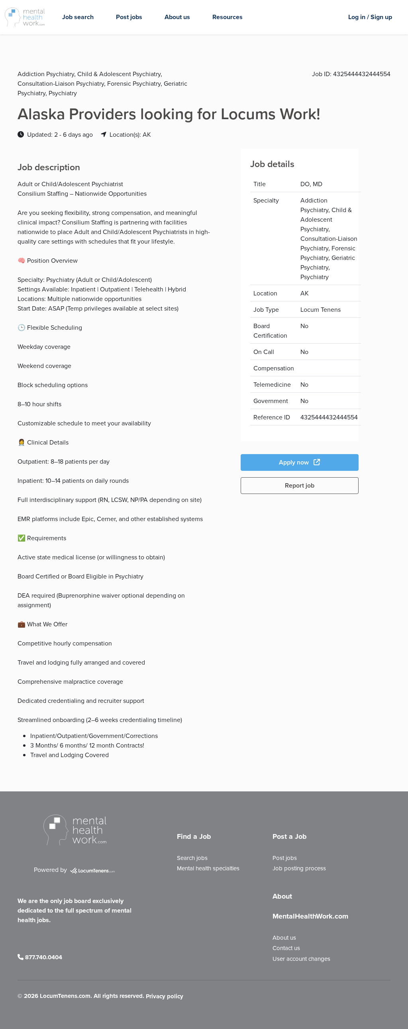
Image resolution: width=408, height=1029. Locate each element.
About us (177, 17)
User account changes (301, 958)
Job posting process (299, 868)
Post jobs (129, 17)
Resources (227, 17)
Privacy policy (164, 996)
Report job (299, 485)
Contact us (286, 948)
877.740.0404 (43, 957)
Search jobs (192, 858)
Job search (78, 17)
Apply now (294, 462)
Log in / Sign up (370, 17)
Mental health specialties (208, 868)
